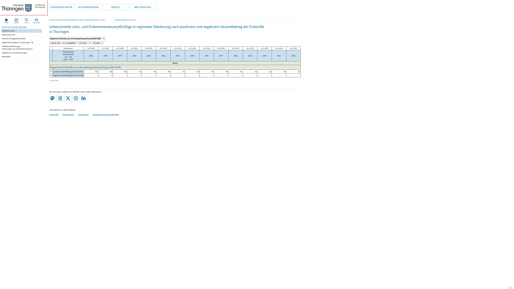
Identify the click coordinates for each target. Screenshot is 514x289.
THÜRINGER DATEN (60, 7)
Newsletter (6, 56)
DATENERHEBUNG (87, 7)
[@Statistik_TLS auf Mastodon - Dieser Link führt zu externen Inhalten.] (53, 98)
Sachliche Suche (8, 31)
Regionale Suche (8, 34)
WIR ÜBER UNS (140, 7)
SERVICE (111, 7)
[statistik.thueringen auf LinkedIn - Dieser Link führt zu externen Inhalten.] (84, 98)
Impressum (83, 114)
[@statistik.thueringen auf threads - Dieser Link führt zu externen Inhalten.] (61, 98)
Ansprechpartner (91, 20)
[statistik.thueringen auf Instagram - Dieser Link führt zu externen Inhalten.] (76, 98)
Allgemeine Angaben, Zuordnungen (16, 42)
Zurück (52, 20)
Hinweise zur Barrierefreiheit (106, 114)
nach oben (54, 80)
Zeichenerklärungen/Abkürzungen (69, 20)
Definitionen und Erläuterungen (14, 53)
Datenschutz (68, 114)
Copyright (53, 114)
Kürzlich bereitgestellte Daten (14, 38)
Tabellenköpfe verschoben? (126, 20)
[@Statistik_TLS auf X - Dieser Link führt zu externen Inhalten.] (69, 98)
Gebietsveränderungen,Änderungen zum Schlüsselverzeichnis (17, 47)
